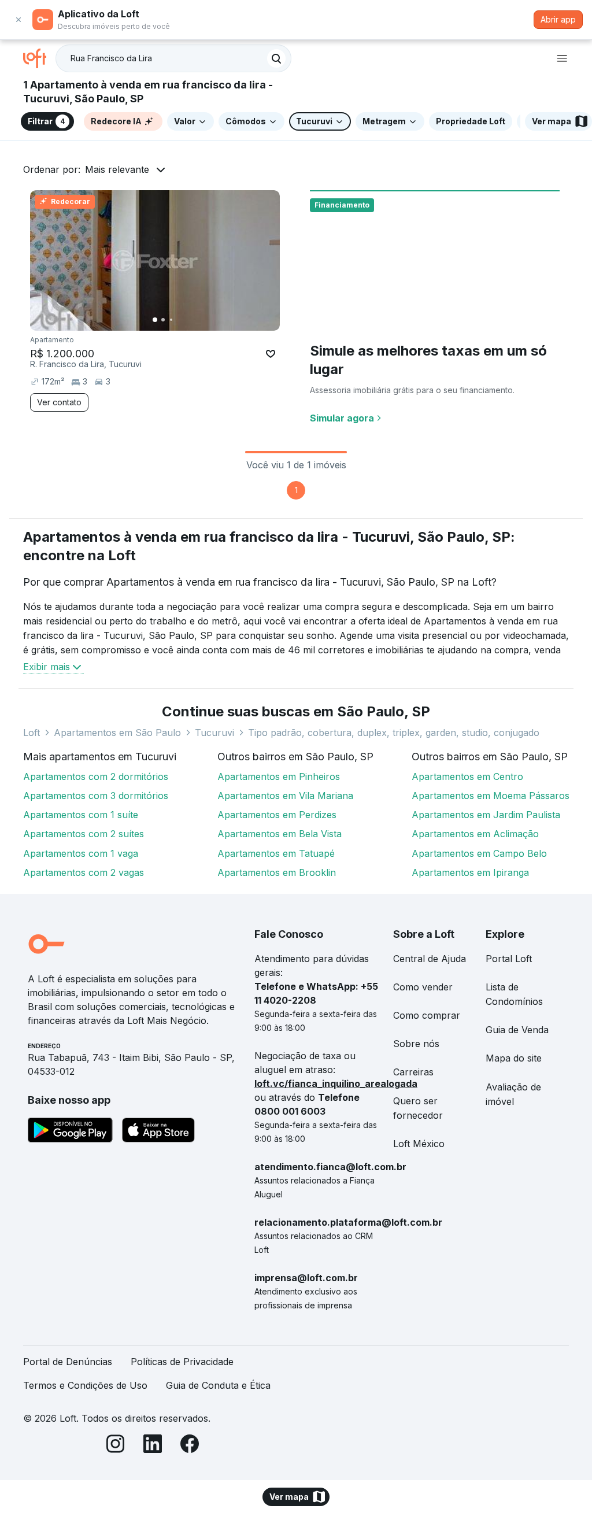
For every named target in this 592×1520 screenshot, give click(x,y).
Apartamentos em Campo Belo (479, 853)
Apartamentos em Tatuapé (276, 853)
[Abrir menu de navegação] (562, 58)
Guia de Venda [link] (517, 1029)
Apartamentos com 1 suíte (80, 814)
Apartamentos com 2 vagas (83, 872)
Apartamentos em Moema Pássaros (490, 795)
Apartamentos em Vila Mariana (285, 795)
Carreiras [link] (413, 1072)
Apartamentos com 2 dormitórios (95, 776)
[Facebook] (189, 1445)
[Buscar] (276, 58)
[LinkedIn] (152, 1445)
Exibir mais (46, 666)
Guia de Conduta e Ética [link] (218, 1385)
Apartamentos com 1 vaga (80, 853)
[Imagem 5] (187, 320)
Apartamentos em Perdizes (276, 814)
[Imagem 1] (155, 319)
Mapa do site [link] (514, 1058)
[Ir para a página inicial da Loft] (39, 58)
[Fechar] (18, 19)
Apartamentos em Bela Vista (279, 833)
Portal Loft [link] (509, 958)
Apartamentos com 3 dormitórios (95, 795)
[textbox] (173, 58)
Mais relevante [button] (117, 169)
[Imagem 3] (171, 320)
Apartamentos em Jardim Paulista (486, 814)
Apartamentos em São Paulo (117, 732)
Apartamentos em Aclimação (475, 833)
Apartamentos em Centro (467, 776)
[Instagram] (115, 1445)
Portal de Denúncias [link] (67, 1361)
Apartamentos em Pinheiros (278, 776)
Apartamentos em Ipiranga (470, 872)
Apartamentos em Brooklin (276, 872)
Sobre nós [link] (416, 1043)
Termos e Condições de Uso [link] (85, 1385)
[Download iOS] (158, 1132)
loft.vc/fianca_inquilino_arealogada (335, 1083)
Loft (31, 732)
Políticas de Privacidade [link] (182, 1361)
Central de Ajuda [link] (429, 958)
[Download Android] (70, 1132)
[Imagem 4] (179, 320)
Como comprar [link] (426, 1015)
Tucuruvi (214, 732)
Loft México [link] (419, 1143)
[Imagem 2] (163, 319)
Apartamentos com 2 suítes (83, 833)
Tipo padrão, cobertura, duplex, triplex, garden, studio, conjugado (393, 732)
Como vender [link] (423, 987)
